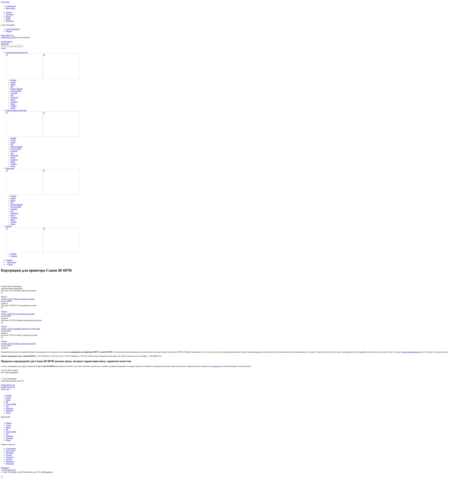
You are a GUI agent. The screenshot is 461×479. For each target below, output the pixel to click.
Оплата (9, 12)
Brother (13, 80)
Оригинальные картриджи (17, 52)
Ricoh (13, 100)
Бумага (9, 226)
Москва (9, 31)
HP (12, 87)
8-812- (7, 35)
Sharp (13, 104)
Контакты (10, 21)
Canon (13, 82)
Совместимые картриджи (16, 110)
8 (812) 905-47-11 (8, 385)
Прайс (8, 17)
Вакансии (10, 461)
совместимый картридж (411, 352)
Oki (12, 95)
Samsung (14, 102)
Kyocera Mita (16, 91)
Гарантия (9, 457)
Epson (13, 84)
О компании (11, 6)
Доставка (9, 14)
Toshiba (14, 106)
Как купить (10, 8)
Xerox (13, 108)
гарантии (216, 366)
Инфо (8, 19)
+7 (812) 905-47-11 (8, 470)
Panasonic (14, 97)
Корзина (4, 44)
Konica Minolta (16, 89)
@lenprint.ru (6, 42)
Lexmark (14, 93)
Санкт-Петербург (13, 29)
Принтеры (10, 168)
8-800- (7, 37)
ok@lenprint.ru (47, 472)
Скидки (9, 459)
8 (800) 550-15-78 (8, 387)
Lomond (14, 256)
